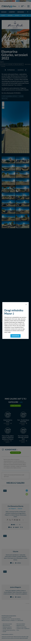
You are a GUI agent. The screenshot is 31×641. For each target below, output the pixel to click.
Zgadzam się (15, 335)
